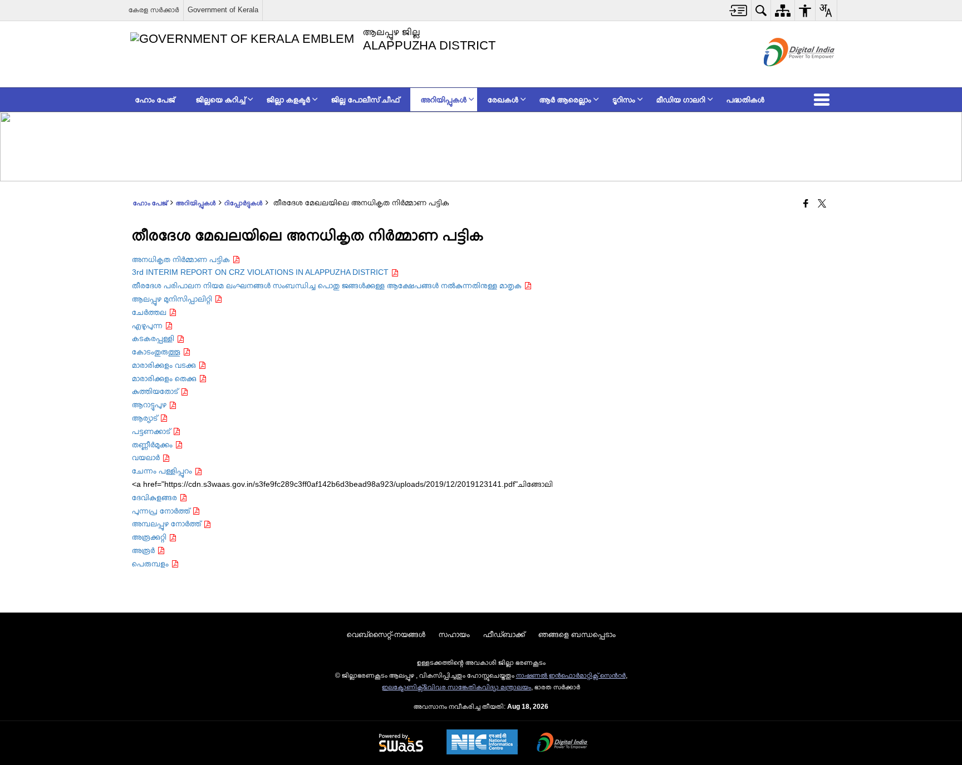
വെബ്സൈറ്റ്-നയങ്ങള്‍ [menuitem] (386, 634)
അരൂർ (144, 550)
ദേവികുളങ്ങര (155, 497)
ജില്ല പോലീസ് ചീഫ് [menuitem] (365, 99)
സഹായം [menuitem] (454, 634)
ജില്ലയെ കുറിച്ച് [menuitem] (221, 99)
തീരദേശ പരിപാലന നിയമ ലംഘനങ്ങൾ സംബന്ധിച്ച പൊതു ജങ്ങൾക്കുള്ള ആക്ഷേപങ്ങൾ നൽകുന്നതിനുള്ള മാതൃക (328, 285)
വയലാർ (147, 457)
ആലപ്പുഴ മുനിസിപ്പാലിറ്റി (173, 298)
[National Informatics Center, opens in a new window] (482, 743)
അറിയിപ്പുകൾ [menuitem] (444, 99)
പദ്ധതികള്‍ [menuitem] (745, 99)
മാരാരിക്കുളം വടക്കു (165, 365)
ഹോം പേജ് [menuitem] (155, 99)
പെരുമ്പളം (151, 563)
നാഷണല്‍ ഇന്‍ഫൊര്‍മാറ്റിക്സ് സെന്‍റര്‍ (571, 675)
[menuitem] (738, 10)
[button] (824, 99)
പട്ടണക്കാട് (152, 431)
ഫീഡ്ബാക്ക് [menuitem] (504, 634)
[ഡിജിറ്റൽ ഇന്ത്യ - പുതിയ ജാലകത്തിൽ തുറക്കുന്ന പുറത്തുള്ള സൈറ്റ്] (785, 75)
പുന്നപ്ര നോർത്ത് (162, 510)
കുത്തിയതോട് (156, 391)
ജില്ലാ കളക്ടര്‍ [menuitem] (288, 99)
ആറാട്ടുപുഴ (150, 404)
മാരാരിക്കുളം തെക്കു (165, 378)
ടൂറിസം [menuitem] (623, 99)
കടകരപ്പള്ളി (154, 338)
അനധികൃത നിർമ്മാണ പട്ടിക (182, 259)
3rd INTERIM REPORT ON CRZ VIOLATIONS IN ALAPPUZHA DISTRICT (261, 272)
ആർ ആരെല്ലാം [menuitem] (565, 99)
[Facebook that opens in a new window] (806, 204)
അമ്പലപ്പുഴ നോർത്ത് (167, 523)
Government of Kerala (223, 10)
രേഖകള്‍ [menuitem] (503, 99)
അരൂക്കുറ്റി (150, 536)
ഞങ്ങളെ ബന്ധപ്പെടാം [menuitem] (577, 634)
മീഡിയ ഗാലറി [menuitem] (680, 99)
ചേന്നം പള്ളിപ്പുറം (163, 470)
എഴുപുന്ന (148, 325)
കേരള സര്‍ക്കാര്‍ (154, 10)
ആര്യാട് (146, 417)
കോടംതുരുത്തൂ (157, 351)
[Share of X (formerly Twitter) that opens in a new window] (822, 204)
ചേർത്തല (150, 312)
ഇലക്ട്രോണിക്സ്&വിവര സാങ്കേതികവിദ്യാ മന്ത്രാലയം (456, 687)
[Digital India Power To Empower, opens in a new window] (562, 743)
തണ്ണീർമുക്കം (153, 444)
